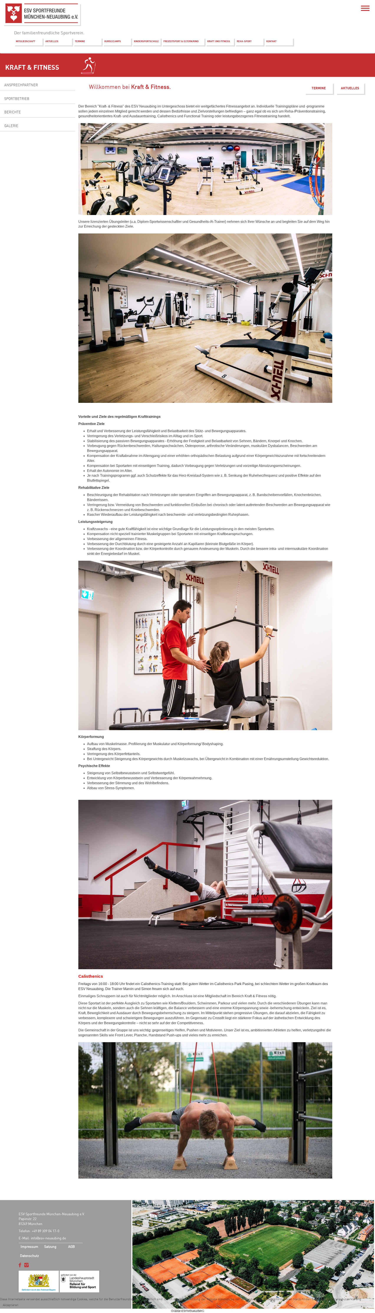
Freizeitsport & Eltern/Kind (181, 41)
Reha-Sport (244, 41)
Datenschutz (29, 1255)
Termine (80, 41)
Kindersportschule (146, 41)
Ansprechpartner (21, 85)
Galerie (11, 126)
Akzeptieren (10, 1305)
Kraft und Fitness (218, 41)
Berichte (12, 112)
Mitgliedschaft (25, 41)
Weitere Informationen (187, 1311)
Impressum (29, 1246)
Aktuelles (51, 41)
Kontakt (271, 41)
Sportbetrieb (16, 98)
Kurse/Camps (112, 41)
